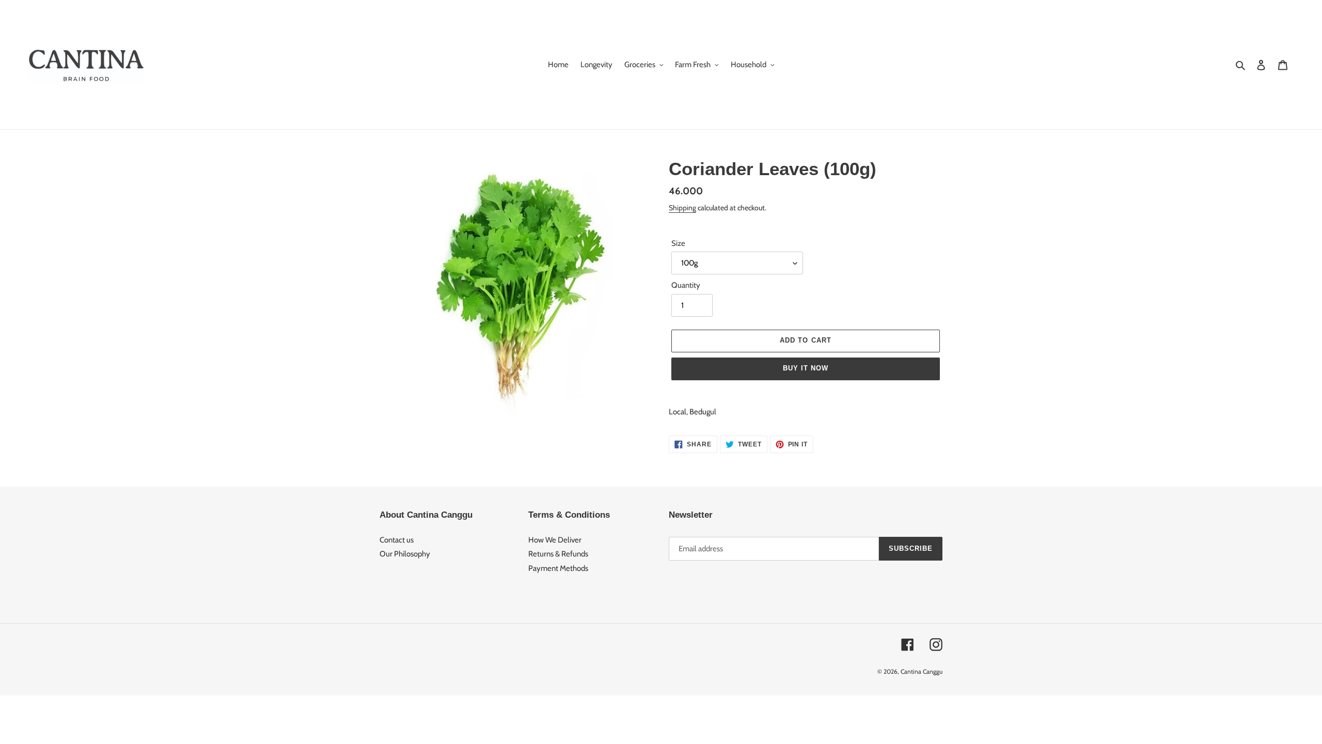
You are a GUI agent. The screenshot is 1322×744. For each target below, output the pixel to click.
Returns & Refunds (558, 554)
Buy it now (805, 368)
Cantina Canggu (921, 671)
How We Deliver (554, 540)
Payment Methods (558, 568)
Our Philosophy (405, 554)
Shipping (682, 207)
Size (678, 243)
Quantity (685, 285)
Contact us (397, 540)
